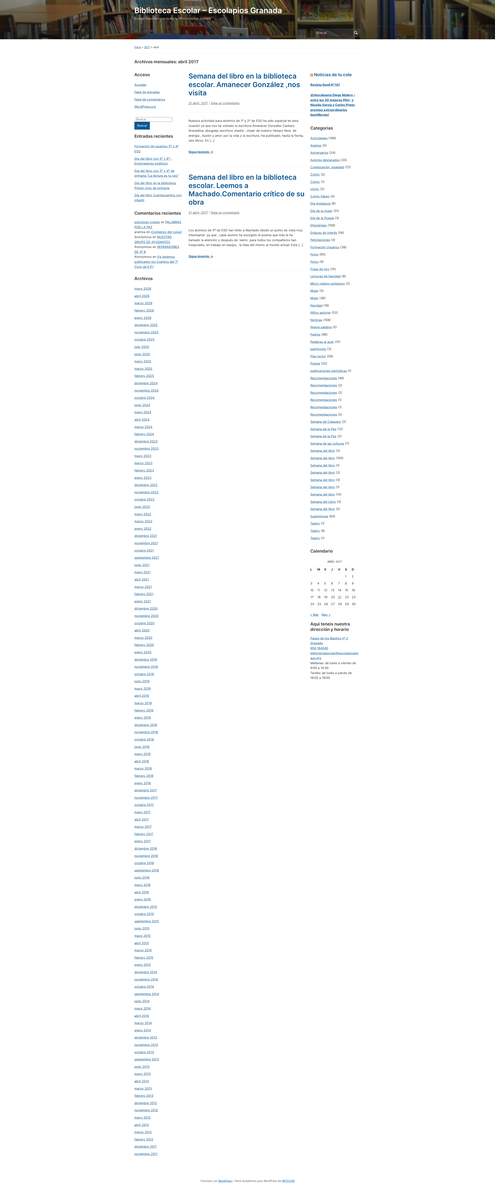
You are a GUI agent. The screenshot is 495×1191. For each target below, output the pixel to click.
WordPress (225, 1180)
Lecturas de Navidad (325, 276)
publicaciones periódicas (328, 371)
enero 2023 (142, 478)
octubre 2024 (144, 398)
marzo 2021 (143, 587)
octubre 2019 (144, 674)
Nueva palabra (321, 327)
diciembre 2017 (145, 790)
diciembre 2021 (145, 536)
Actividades (319, 138)
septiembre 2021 (146, 558)
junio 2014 (141, 1001)
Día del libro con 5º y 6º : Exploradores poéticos (153, 161)
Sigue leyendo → (201, 152)
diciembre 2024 (146, 383)
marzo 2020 (143, 638)
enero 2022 (142, 529)
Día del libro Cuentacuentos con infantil (158, 197)
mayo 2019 (142, 688)
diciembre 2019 (145, 659)
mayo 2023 (142, 456)
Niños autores (320, 312)
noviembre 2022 (146, 492)
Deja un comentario (225, 103)
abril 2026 (141, 296)
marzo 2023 (143, 463)
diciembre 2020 (146, 608)
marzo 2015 (143, 950)
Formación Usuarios (324, 247)
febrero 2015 (143, 957)
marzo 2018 (143, 768)
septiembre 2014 (146, 994)
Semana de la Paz (323, 429)
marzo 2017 (143, 827)
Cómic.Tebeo (319, 196)
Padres (315, 334)
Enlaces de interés (323, 233)
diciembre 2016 (145, 848)
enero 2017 (142, 841)
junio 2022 (142, 507)
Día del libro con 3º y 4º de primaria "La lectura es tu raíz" (156, 173)
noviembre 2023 (146, 448)
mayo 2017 (142, 812)
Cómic (315, 174)
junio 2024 (142, 405)
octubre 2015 (144, 914)
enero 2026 (142, 318)
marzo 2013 (143, 1088)
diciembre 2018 (145, 725)
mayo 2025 (142, 361)
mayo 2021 (142, 572)
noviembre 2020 (146, 616)
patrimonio (318, 349)
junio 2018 (141, 747)
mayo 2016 (142, 885)
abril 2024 (141, 419)
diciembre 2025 (146, 325)
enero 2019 (142, 717)
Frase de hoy (319, 269)
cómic (314, 189)
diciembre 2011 (145, 1146)
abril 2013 (141, 1081)
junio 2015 (141, 928)
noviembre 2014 (146, 979)
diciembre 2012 (145, 1103)
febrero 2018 (143, 776)
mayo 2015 (142, 936)
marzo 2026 (143, 303)
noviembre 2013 (146, 1045)
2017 (147, 47)
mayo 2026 (142, 288)
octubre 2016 (144, 863)
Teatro (315, 523)
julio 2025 (141, 347)
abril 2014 (141, 1016)
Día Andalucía (320, 203)
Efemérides (318, 225)
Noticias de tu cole (333, 74)
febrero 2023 (144, 470)
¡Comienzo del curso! (166, 232)
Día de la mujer (321, 211)
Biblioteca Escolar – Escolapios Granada (208, 10)
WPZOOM (288, 1180)
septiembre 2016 (146, 870)
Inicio (137, 47)
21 (339, 597)
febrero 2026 (144, 310)
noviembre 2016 (146, 856)
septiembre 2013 (146, 1059)
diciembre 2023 (146, 441)
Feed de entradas (147, 92)
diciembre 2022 (146, 485)
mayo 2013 (142, 1074)
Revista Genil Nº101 (325, 85)
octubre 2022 (144, 499)
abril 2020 (141, 630)
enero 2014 (142, 1030)
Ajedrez (316, 145)
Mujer (314, 291)
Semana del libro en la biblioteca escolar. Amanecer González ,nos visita (244, 84)
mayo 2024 (142, 412)
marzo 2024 (143, 427)
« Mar (314, 615)
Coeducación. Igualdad (327, 167)
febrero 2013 (143, 1096)
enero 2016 (142, 899)
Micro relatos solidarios (327, 283)
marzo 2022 (143, 521)
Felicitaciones (320, 240)
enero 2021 (142, 601)
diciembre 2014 (145, 972)
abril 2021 (141, 579)
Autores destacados (325, 160)
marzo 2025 (143, 369)
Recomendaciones (323, 378)
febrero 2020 (144, 645)
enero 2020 (142, 652)
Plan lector (318, 356)
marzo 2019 (143, 703)
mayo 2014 (142, 1008)
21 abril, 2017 (198, 103)
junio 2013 (141, 1067)
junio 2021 (141, 565)
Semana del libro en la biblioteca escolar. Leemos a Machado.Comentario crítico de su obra (247, 190)
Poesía (315, 363)
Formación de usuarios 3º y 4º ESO (156, 148)
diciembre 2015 (145, 907)
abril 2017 (141, 819)
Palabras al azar (322, 342)
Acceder (140, 85)
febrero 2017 (143, 834)
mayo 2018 (142, 754)
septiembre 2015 (146, 921)
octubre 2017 (144, 805)
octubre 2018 (144, 739)
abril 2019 (141, 696)
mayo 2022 (142, 514)
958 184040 (319, 648)
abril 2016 (141, 892)
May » (326, 615)
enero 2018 (142, 783)
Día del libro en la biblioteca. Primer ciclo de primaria (155, 185)
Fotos (314, 254)
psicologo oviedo (147, 222)
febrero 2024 (144, 434)
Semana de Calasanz (325, 422)
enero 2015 (142, 965)
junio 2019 (141, 681)
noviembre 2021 (146, 543)
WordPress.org (145, 107)
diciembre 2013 (145, 1037)
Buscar (356, 33)
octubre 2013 (144, 1052)
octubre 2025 (144, 339)
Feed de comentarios (149, 99)
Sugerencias (319, 516)
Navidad (316, 305)
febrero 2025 (144, 376)
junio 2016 (141, 877)
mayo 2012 (142, 1117)
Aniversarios (319, 153)
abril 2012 (141, 1125)
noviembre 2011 (145, 1154)
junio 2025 (142, 354)
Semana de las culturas (327, 443)
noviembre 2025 (146, 332)
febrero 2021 (143, 594)
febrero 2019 (143, 710)
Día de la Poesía (322, 218)
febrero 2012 (143, 1139)
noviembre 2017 (146, 798)
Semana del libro (322, 451)
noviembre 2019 (146, 667)
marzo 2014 (143, 1023)
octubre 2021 (144, 550)
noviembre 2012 (146, 1110)
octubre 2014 (144, 987)
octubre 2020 (144, 623)
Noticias (316, 320)
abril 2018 (141, 761)
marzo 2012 (143, 1132)
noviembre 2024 (146, 390)
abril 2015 (141, 943)
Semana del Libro (323, 502)
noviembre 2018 (146, 732)
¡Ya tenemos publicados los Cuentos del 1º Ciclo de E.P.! (156, 261)
